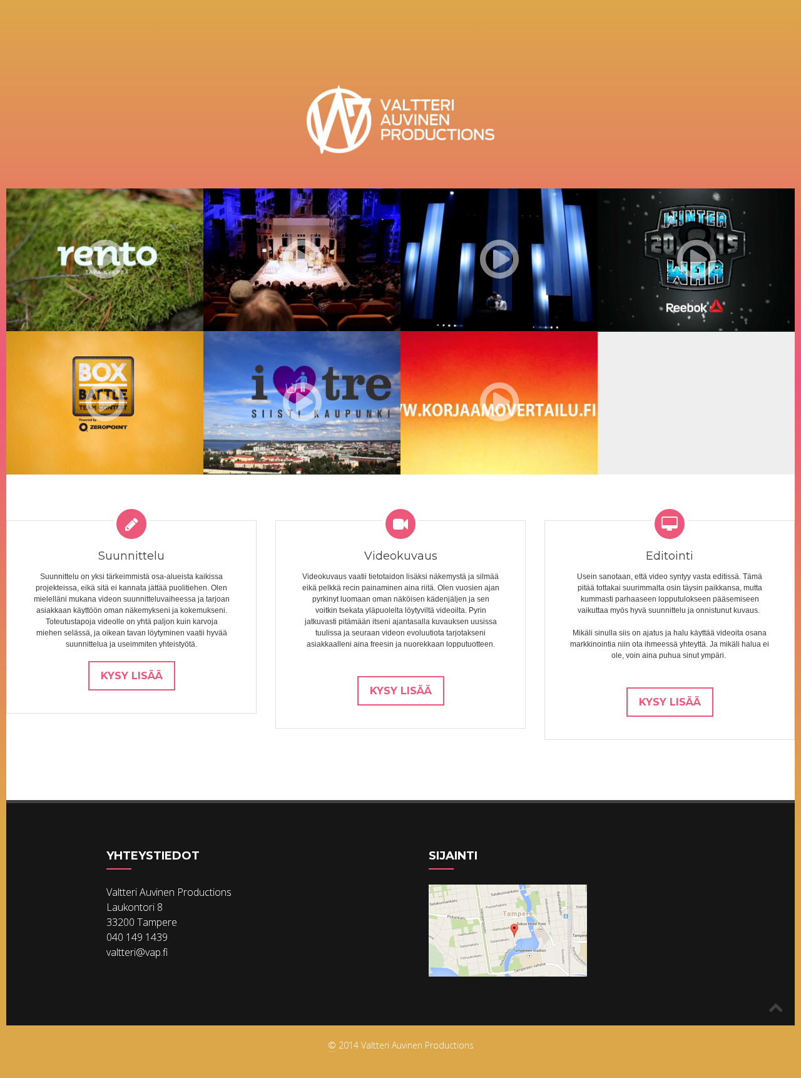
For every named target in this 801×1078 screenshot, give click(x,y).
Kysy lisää (132, 676)
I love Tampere (266, 450)
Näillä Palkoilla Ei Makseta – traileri (278, 278)
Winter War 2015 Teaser (687, 284)
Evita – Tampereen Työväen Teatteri (472, 278)
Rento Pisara (64, 307)
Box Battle (59, 415)
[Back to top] (775, 1006)
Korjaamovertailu (476, 415)
